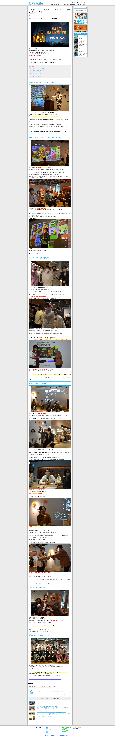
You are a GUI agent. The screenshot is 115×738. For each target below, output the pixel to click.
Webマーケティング (51, 727)
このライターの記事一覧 (61, 694)
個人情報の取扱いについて (53, 735)
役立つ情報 (75, 728)
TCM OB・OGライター (39, 18)
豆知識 (74, 733)
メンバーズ (75, 4)
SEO (47, 728)
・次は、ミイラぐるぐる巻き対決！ (35, 71)
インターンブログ (77, 727)
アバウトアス (56, 4)
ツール (47, 730)
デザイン (47, 731)
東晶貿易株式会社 (43, 686)
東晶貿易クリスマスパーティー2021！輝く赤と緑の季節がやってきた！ (45, 679)
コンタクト (80, 4)
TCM (54, 686)
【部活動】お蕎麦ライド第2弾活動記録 (44, 716)
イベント (30, 6)
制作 (47, 732)
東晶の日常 (64, 731)
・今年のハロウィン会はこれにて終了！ (35, 76)
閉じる (33, 66)
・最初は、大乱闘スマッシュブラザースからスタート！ (38, 70)
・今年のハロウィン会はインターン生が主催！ (36, 68)
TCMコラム (70, 4)
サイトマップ (67, 735)
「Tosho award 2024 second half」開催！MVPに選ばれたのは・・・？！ (51, 712)
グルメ (74, 730)
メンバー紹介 (64, 728)
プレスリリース (65, 730)
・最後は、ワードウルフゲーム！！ (35, 73)
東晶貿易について (66, 727)
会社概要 (46, 735)
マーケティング (49, 729)
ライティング (50, 686)
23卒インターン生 (32, 686)
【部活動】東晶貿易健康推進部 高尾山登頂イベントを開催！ (48, 701)
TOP (52, 4)
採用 (84, 4)
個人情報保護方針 (62, 735)
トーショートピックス (63, 4)
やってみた (74, 729)
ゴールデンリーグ (40, 727)
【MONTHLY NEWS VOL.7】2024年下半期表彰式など (47, 706)
